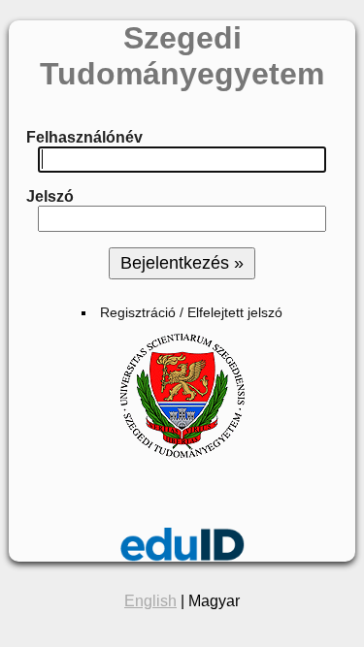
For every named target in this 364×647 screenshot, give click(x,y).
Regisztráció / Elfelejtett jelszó (191, 313)
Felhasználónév (84, 137)
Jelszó (50, 196)
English (150, 601)
